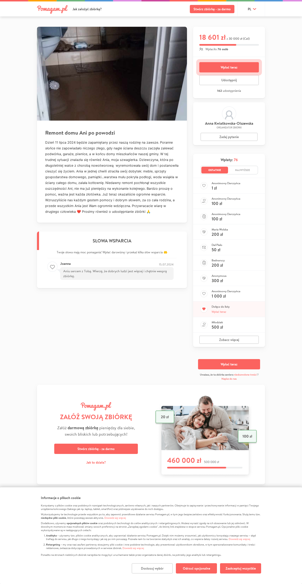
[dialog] (151, 535)
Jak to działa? (96, 462)
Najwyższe (242, 170)
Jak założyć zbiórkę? (87, 9)
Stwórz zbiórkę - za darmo (212, 9)
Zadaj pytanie (229, 137)
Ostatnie (214, 170)
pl (249, 9)
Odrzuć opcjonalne (196, 568)
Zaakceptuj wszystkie (241, 568)
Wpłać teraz (229, 67)
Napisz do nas (229, 378)
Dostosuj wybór (152, 568)
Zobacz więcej (229, 339)
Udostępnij (229, 80)
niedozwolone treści (245, 374)
